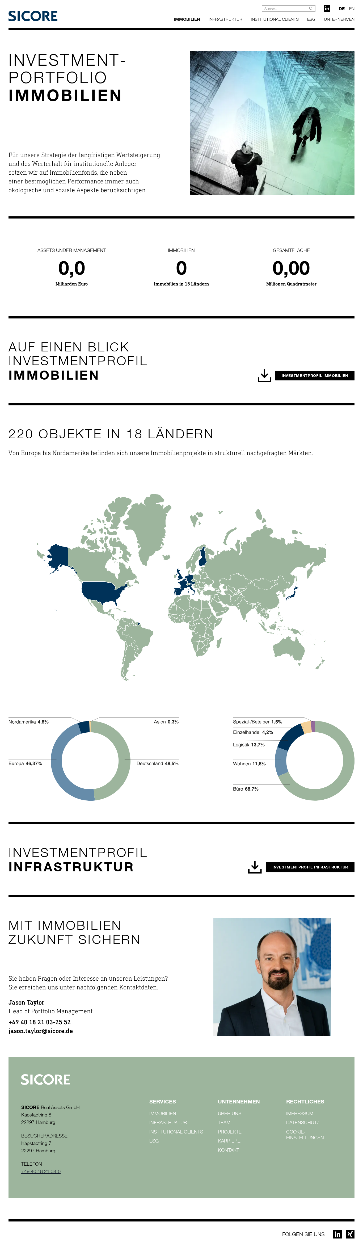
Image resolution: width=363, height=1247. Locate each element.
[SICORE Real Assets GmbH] (33, 16)
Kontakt (228, 1150)
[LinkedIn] (327, 8)
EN (351, 8)
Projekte (230, 1132)
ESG (311, 19)
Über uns (229, 1113)
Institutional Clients (275, 19)
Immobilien (187, 19)
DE (342, 8)
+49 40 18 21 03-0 (41, 1171)
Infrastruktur (225, 19)
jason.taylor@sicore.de (41, 1031)
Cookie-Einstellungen (305, 1135)
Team (224, 1122)
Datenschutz (302, 1122)
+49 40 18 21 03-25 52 (40, 1022)
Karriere (229, 1141)
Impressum (299, 1113)
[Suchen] (311, 8)
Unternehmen (339, 19)
